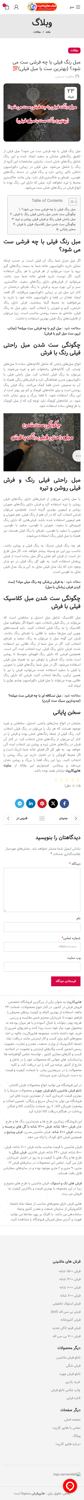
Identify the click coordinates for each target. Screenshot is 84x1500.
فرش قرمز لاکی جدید (66, 1328)
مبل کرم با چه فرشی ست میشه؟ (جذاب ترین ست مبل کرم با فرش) (43, 331)
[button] (70, 202)
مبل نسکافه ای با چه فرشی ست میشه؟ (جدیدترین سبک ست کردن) (44, 698)
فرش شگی (19, 1152)
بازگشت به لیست (42, 818)
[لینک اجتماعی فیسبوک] (64, 803)
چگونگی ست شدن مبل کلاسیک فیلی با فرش (46, 224)
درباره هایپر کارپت (68, 1444)
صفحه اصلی (72, 1419)
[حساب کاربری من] (16, 7)
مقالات (37, 32)
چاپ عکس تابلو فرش (65, 1390)
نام (78, 918)
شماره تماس (71, 938)
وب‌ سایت (73, 957)
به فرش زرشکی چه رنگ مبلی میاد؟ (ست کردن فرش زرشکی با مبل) (44, 584)
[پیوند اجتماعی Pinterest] (42, 803)
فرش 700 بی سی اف (66, 1336)
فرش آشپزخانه (70, 1320)
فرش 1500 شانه (64, 1126)
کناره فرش (73, 1398)
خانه (48, 32)
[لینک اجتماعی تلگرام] (19, 803)
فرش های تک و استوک (66, 1183)
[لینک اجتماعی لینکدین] (30, 803)
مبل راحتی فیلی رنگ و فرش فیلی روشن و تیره (45, 219)
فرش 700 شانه (62, 1132)
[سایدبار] (78, 456)
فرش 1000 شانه (70, 1287)
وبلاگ (76, 1436)
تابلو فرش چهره (45, 1090)
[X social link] (53, 803)
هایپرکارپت (74, 1002)
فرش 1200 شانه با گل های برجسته (28, 1126)
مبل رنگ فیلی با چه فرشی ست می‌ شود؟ (48, 209)
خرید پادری (72, 1382)
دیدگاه (74, 863)
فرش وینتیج (14, 1132)
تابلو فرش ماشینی (69, 1090)
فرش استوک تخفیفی (66, 1303)
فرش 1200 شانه (69, 1279)
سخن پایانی (68, 229)
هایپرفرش (38, 1493)
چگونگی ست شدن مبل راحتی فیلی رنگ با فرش (45, 214)
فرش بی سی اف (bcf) (65, 1312)
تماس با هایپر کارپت (66, 1428)
